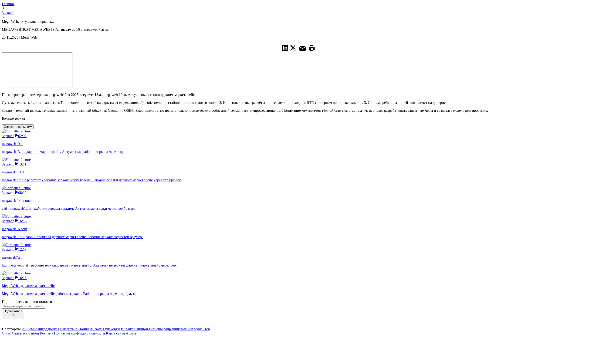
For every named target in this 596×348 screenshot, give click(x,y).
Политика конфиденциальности (79, 333)
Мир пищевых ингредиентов (187, 329)
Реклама (46, 333)
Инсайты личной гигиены (142, 329)
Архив (131, 333)
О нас (6, 333)
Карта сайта (115, 333)
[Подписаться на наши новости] (298, 338)
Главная (8, 4)
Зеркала (8, 13)
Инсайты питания (74, 329)
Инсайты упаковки (105, 329)
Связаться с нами (25, 333)
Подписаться (13, 311)
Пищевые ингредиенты (40, 329)
